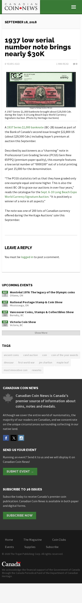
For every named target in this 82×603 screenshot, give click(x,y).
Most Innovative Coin (15, 370)
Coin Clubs (59, 539)
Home (9, 539)
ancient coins (11, 355)
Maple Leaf (63, 362)
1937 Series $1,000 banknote (25, 127)
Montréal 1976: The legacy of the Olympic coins (42, 292)
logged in (27, 257)
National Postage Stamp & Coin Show (36, 302)
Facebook (6, 438)
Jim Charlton (45, 362)
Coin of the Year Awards (64, 355)
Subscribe (52, 547)
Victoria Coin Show (23, 322)
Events (9, 547)
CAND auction (30, 355)
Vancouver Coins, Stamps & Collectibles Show (42, 312)
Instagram (21, 438)
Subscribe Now (19, 515)
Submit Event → (20, 471)
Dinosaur (9, 362)
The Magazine (32, 539)
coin (44, 355)
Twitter (13, 438)
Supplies (29, 547)
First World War (26, 362)
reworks (36, 370)
